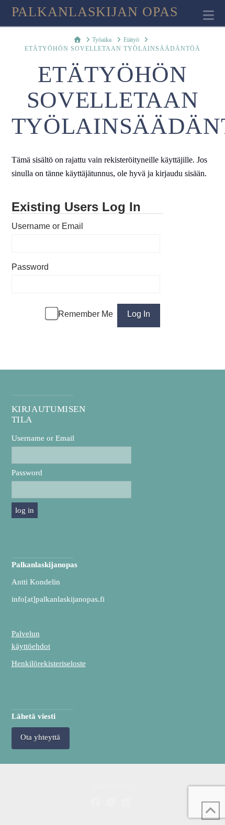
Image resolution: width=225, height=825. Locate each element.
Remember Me (85, 314)
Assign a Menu (113, 786)
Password (30, 266)
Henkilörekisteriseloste (49, 663)
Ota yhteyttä (40, 737)
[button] (208, 15)
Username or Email (47, 226)
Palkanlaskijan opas (95, 12)
